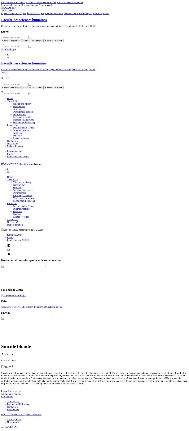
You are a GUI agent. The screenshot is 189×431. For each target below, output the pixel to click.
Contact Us (12, 141)
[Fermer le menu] (2, 162)
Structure (17, 109)
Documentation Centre (23, 127)
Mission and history (22, 104)
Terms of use (13, 401)
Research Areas (14, 151)
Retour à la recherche (11, 391)
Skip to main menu (30, 5)
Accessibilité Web (9, 427)
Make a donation (15, 146)
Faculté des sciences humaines (24, 20)
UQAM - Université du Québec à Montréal (21, 414)
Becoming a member (22, 117)
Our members (19, 114)
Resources (12, 125)
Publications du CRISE (18, 156)
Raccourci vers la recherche (70, 2)
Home (10, 98)
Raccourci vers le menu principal (41, 2)
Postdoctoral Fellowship (24, 122)
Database (17, 135)
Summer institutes (21, 130)
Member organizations (23, 119)
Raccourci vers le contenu (13, 2)
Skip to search (45, 5)
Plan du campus (71, 13)
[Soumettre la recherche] (2, 44)
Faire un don (7, 396)
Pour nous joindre (101, 13)
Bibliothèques (85, 13)
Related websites (21, 138)
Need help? (12, 143)
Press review (19, 106)
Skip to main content (10, 5)
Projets (10, 154)
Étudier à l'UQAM (35, 13)
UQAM (5, 164)
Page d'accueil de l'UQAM (13, 13)
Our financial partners (23, 111)
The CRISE (12, 101)
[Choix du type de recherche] (30, 38)
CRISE (12, 164)
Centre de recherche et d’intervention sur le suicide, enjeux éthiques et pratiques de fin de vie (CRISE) (48, 26)
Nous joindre (13, 422)
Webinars (17, 133)
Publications (22, 164)
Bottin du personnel (54, 13)
